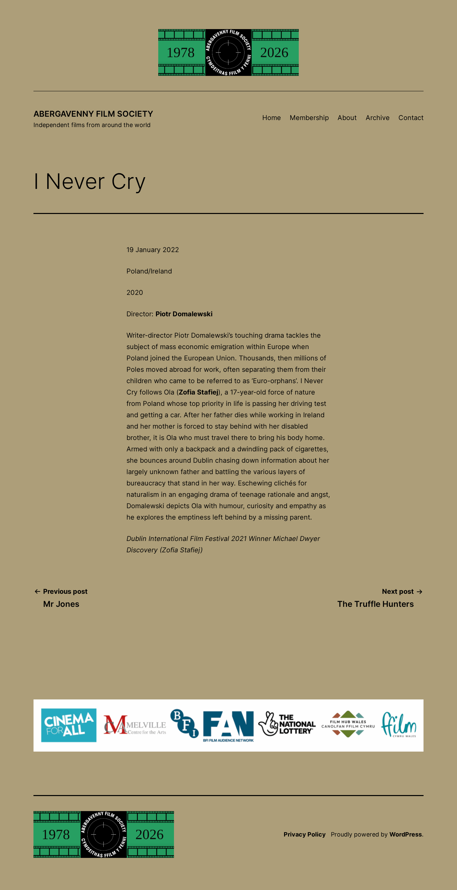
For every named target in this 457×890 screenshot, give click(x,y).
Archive (378, 118)
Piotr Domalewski (184, 314)
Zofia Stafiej (198, 392)
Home (271, 118)
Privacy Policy (305, 834)
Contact (411, 118)
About (347, 118)
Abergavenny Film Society (93, 114)
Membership (309, 118)
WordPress (405, 834)
